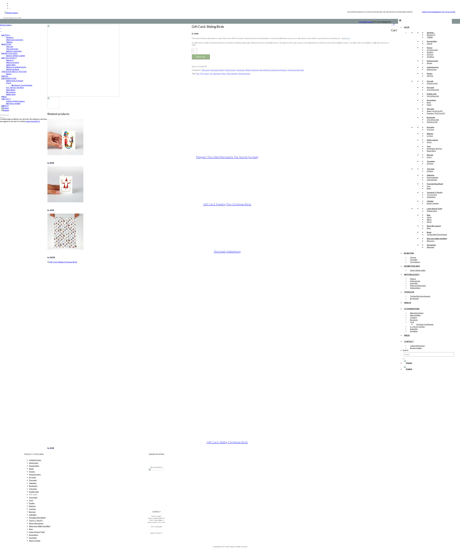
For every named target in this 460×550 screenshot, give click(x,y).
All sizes (429, 63)
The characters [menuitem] (12, 49)
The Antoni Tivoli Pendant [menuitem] (21, 85)
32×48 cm (430, 52)
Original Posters (35, 460)
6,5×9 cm (430, 136)
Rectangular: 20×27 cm (434, 149)
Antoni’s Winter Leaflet (417, 270)
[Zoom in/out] (1, 115)
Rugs (31, 529)
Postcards (33, 480)
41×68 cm (430, 171)
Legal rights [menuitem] (11, 65)
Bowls (429, 188)
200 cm (429, 220)
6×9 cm (429, 157)
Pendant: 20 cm (432, 211)
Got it (37, 121)
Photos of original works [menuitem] (16, 67)
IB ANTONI (409, 253)
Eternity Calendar (433, 203)
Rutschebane (232, 73)
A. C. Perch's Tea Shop (417, 327)
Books (31, 469)
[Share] (5, 115)
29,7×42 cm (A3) (432, 50)
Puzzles (32, 503)
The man (413, 257)
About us (413, 279)
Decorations (33, 535)
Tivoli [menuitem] (8, 83)
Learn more (30, 121)
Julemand (217, 73)
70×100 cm (430, 57)
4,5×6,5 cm (430, 130)
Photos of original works (418, 286)
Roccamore (414, 320)
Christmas (240, 70)
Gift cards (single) (217, 70)
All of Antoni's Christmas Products (273, 70)
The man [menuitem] (9, 46)
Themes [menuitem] (9, 42)
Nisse (223, 73)
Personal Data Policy (156, 461)
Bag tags (32, 512)
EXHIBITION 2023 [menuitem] (9, 53)
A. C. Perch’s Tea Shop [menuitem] (15, 87)
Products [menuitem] (10, 37)
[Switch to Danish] (408, 363)
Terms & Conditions (156, 459)
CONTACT (409, 341)
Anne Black (414, 331)
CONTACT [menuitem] (6, 99)
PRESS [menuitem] (4, 96)
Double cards (34, 492)
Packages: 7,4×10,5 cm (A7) (436, 113)
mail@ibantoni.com (156, 531)
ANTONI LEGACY (411, 274)
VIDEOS (407, 302)
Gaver (206, 73)
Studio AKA (414, 329)
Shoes (429, 228)
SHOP (406, 27)
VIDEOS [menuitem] (4, 76)
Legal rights (414, 283)
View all (429, 44)
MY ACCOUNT (450, 12)
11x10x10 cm (431, 197)
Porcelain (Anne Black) (37, 518)
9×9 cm (429, 142)
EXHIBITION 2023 (412, 266)
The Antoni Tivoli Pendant (424, 324)
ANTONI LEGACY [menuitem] (9, 58)
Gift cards (368, 22)
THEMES (430, 37)
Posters (32, 472)
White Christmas (252, 70)
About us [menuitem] (9, 60)
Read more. (345, 38)
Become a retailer (416, 348)
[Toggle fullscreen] (3, 115)
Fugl (201, 73)
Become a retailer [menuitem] (13, 103)
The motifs (413, 260)
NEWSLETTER (156, 476)
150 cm (429, 217)
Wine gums (430, 241)
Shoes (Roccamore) (36, 523)
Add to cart (200, 57)
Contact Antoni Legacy (417, 346)
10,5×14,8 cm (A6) (433, 90)
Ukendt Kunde (244, 73)
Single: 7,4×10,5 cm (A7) (435, 111)
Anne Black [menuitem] (10, 90)
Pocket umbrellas (432, 177)
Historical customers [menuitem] (14, 39)
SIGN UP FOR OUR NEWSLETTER (433, 12)
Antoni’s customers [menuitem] (14, 51)
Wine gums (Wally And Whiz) (39, 526)
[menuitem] (5, 108)
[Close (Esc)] (8, 115)
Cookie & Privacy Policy (156, 463)
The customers (415, 262)
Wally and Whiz (415, 315)
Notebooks (33, 486)
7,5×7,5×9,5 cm (432, 195)
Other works (230, 70)
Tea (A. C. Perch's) (36, 520)
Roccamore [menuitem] (10, 92)
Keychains (33, 538)
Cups (428, 186)
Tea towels (33, 497)
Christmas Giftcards (296, 70)
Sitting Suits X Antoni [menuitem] (14, 80)
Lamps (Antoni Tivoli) (37, 532)
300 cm (429, 222)
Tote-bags (33, 489)
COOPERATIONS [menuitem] (8, 78)
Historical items (415, 288)
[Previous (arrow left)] (1, 117)
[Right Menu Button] (1, 27)
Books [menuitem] (8, 74)
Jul (211, 73)
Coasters (32, 509)
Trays (31, 500)
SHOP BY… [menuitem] (6, 35)
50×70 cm (430, 54)
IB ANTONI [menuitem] (6, 44)
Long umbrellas (432, 180)
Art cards (32, 477)
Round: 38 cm (431, 151)
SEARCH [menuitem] (5, 106)
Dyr (197, 73)
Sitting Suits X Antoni (416, 313)
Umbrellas (32, 515)
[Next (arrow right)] (3, 117)
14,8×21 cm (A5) (432, 83)
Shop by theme (34, 541)
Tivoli (412, 322)
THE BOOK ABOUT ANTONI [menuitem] (14, 71)
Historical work (415, 281)
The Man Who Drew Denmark (437, 235)
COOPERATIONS (411, 309)
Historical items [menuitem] (12, 69)
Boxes (429, 102)
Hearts (429, 105)
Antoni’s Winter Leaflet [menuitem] (15, 55)
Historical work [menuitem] (12, 62)
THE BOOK (409, 292)
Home (361, 22)
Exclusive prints (35, 474)
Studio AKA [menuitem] (11, 94)
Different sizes (432, 69)
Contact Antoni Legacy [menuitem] (15, 101)
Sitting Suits (430, 247)
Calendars (33, 483)
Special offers (34, 466)
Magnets (32, 506)
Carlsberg (413, 318)
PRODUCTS (431, 35)
